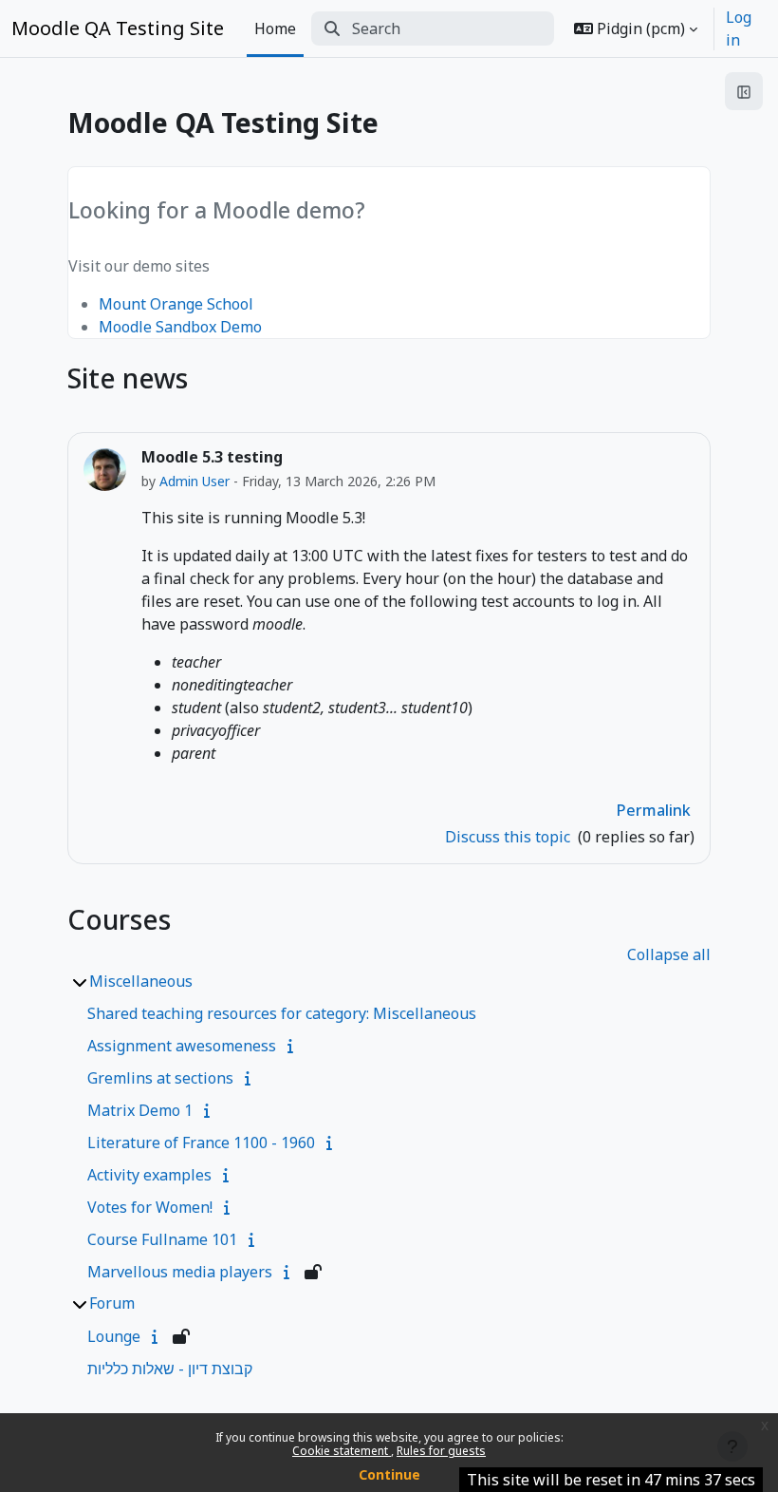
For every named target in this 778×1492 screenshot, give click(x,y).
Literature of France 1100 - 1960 (201, 1142)
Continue (389, 1474)
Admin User (194, 481)
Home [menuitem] (275, 28)
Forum (112, 1303)
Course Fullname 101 (162, 1239)
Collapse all (669, 954)
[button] (636, 28)
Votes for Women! (150, 1207)
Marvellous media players (179, 1271)
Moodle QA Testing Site (117, 28)
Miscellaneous (141, 981)
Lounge (113, 1336)
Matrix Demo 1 (140, 1110)
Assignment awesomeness (181, 1045)
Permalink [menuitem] (654, 810)
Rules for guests (441, 1451)
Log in (738, 28)
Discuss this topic (509, 836)
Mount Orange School (176, 303)
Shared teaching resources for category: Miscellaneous (281, 1013)
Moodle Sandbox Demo (180, 326)
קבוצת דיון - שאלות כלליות (169, 1368)
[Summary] (294, 1045)
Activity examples (149, 1174)
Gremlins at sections (160, 1077)
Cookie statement (341, 1451)
